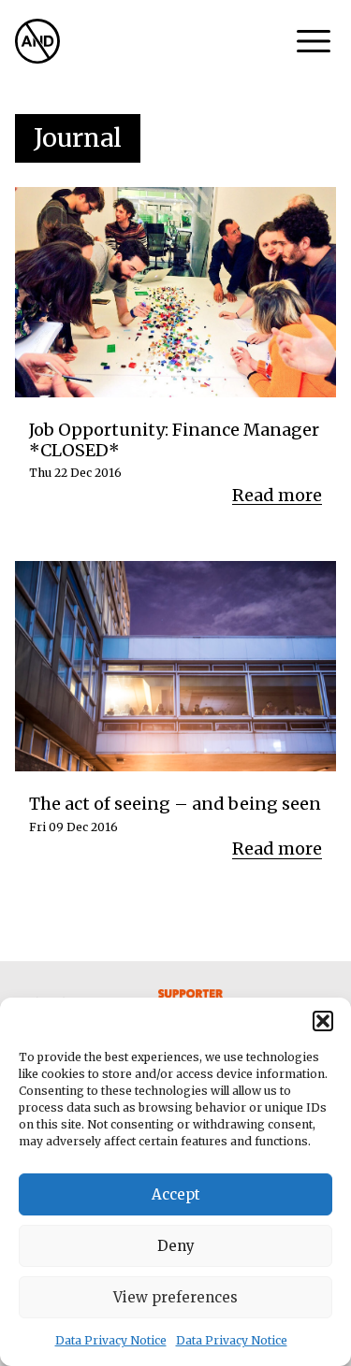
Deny (176, 1246)
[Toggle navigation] (313, 41)
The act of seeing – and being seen (175, 804)
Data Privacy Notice (111, 1340)
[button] (323, 1021)
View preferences (175, 1297)
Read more (277, 495)
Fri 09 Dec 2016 (73, 827)
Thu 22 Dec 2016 (75, 473)
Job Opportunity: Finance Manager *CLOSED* (174, 440)
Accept (176, 1194)
